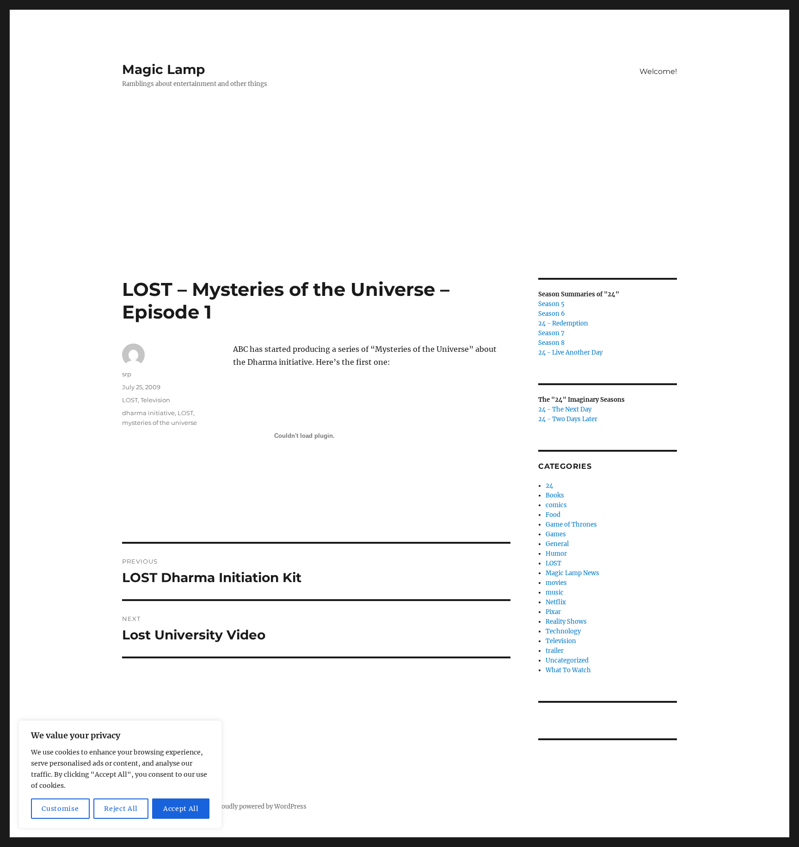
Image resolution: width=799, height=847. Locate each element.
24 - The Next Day (564, 409)
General (557, 544)
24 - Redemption (563, 323)
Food (553, 515)
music (555, 592)
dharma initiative (148, 413)
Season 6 (551, 314)
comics (556, 505)
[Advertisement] (399, 209)
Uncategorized (567, 660)
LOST (130, 400)
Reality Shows (566, 622)
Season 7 (551, 333)
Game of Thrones (571, 524)
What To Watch (568, 670)
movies (556, 583)
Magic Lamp (163, 69)
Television (155, 400)
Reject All (121, 808)
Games (556, 534)
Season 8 (551, 343)
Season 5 (551, 304)
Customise (60, 808)
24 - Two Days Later (567, 419)
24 (549, 486)
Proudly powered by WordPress (261, 806)
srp (126, 374)
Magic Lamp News (572, 573)
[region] (120, 774)
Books (555, 495)
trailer (555, 651)
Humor (556, 554)
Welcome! (658, 71)
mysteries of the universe (159, 422)
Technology (563, 631)
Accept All (181, 808)
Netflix (556, 602)
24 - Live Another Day (570, 352)
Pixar (553, 612)
